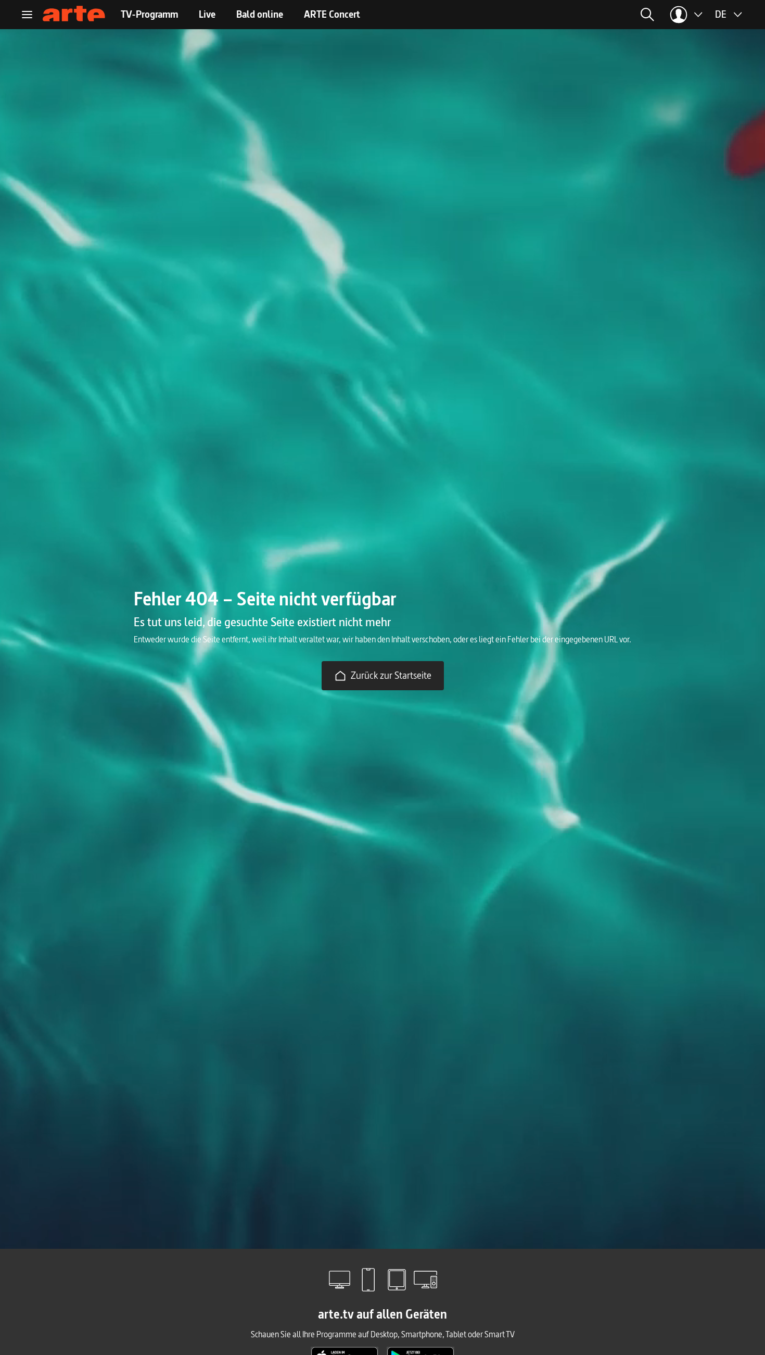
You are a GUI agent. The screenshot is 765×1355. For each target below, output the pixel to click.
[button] (548, 14)
